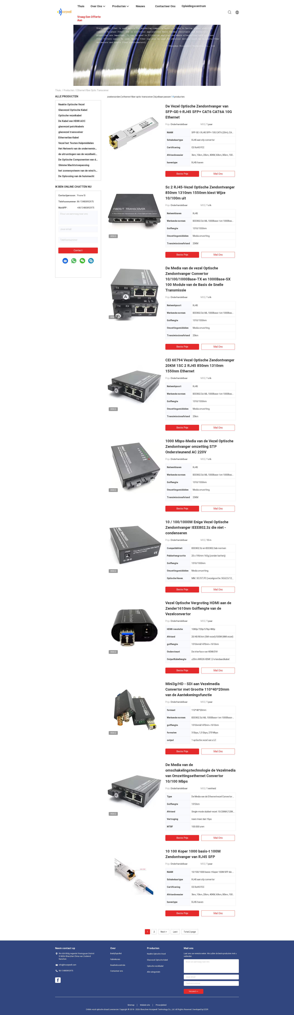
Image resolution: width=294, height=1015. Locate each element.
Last (175, 932)
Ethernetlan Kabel (68, 137)
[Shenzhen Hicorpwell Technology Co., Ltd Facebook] (58, 980)
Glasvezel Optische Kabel (72, 110)
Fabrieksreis (115, 959)
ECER (206, 1009)
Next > (164, 932)
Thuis (58, 90)
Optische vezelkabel (69, 115)
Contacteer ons (116, 971)
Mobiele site (145, 1005)
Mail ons (218, 173)
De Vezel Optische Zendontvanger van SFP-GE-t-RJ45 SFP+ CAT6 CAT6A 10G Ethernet (198, 111)
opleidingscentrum (194, 6)
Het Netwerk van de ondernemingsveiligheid (78, 148)
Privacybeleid (161, 1005)
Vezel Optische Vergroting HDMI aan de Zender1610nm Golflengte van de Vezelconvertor (198, 608)
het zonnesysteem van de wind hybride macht (78, 170)
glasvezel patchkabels (71, 126)
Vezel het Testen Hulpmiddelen (76, 143)
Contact (78, 250)
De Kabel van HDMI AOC (71, 121)
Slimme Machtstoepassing (73, 165)
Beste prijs (182, 173)
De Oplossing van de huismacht (76, 176)
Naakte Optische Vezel (71, 104)
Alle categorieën (153, 972)
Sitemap (131, 1005)
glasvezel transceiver (70, 132)
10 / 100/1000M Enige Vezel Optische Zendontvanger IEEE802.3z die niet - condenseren (196, 527)
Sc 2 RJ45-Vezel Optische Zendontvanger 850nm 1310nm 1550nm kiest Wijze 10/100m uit (200, 192)
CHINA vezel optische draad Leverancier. (102, 1009)
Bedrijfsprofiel (116, 953)
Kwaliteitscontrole (117, 965)
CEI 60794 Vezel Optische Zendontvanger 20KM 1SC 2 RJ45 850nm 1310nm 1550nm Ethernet (199, 365)
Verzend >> (193, 991)
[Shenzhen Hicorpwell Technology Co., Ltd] (64, 12)
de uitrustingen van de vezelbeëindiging (78, 154)
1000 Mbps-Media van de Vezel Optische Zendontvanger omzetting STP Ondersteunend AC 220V (199, 446)
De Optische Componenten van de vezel (78, 159)
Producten (69, 90)
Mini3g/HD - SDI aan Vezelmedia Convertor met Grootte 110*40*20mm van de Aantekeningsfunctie (197, 689)
